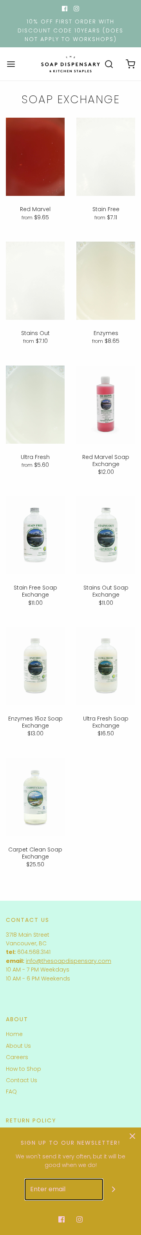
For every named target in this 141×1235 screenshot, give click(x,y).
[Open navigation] (11, 64)
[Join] (114, 1189)
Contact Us (21, 1080)
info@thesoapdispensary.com (68, 961)
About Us (18, 1046)
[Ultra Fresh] (35, 405)
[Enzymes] (105, 281)
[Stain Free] (105, 157)
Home (14, 1034)
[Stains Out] (35, 281)
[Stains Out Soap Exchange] (105, 535)
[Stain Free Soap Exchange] (35, 535)
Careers (17, 1057)
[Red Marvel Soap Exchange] (105, 405)
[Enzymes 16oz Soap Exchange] (35, 666)
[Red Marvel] (35, 157)
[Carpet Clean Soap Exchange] (35, 797)
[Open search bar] (108, 64)
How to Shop (23, 1069)
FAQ (11, 1091)
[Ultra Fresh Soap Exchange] (105, 666)
